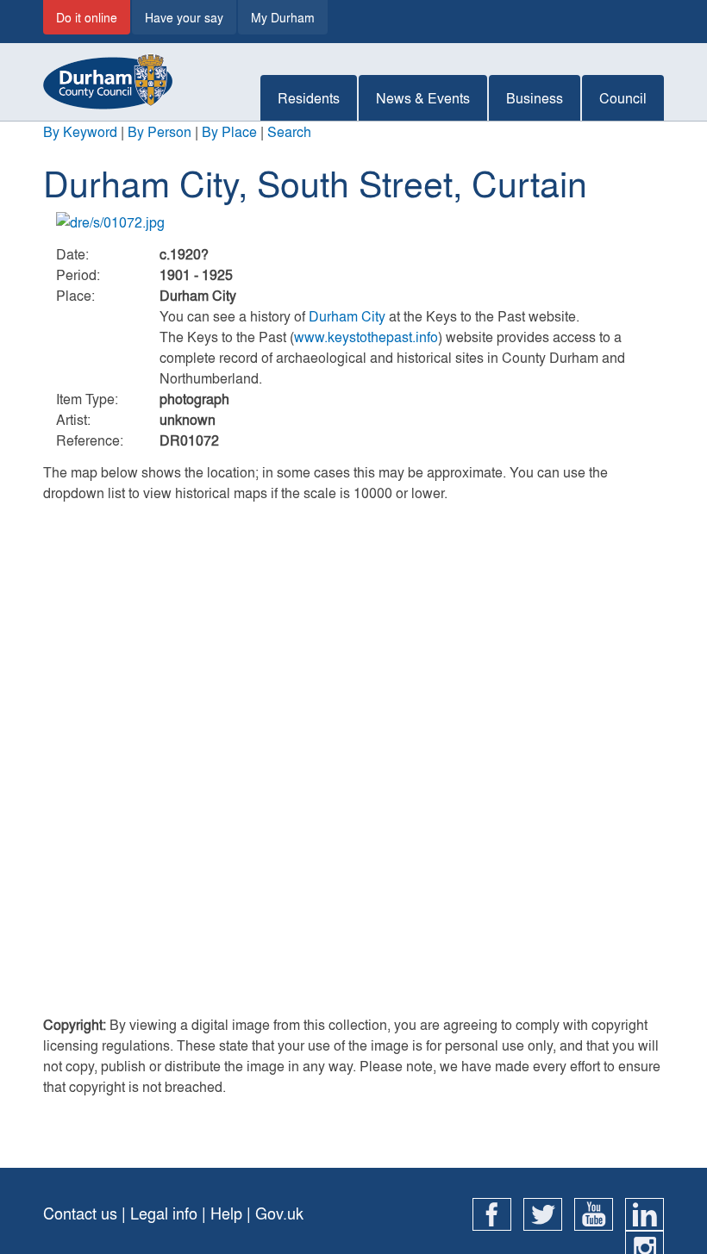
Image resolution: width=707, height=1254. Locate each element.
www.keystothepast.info (366, 336)
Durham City (347, 316)
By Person (159, 131)
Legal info (163, 1213)
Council (623, 98)
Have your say (184, 17)
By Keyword (80, 131)
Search (289, 131)
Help (226, 1213)
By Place (229, 131)
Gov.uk (279, 1213)
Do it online (86, 17)
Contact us (80, 1213)
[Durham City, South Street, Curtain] (353, 222)
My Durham (283, 17)
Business (534, 98)
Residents (309, 98)
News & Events (423, 98)
